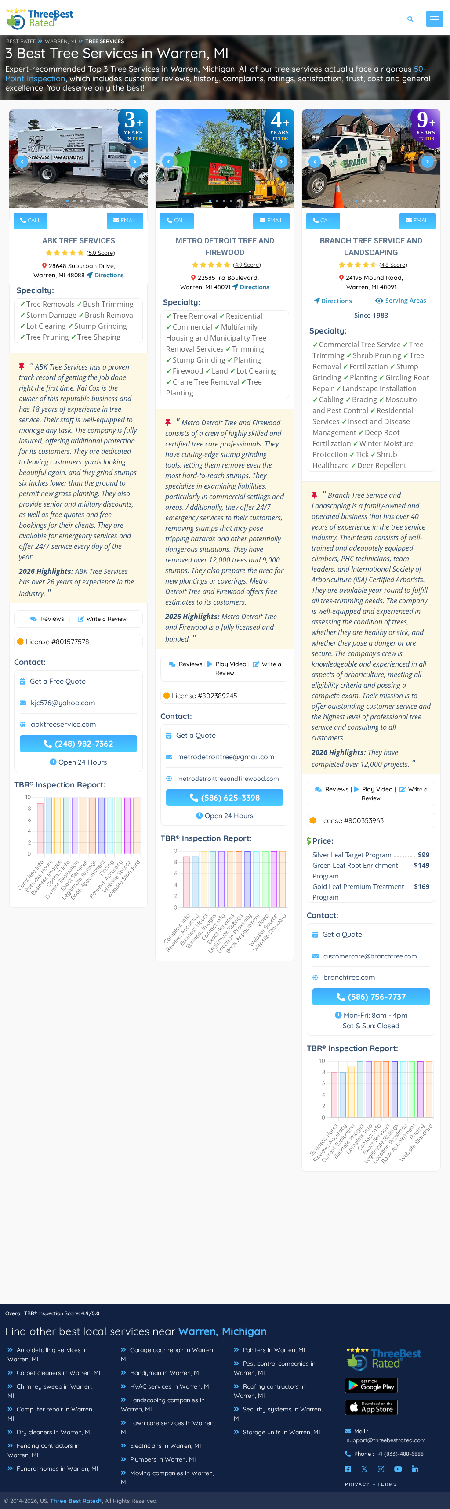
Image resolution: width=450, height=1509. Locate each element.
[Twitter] (364, 1469)
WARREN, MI (60, 41)
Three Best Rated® (76, 1500)
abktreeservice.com (63, 724)
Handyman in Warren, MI (164, 1373)
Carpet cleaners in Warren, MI (58, 1373)
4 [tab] (88, 201)
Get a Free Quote (58, 681)
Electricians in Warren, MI (164, 1446)
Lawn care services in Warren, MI (168, 1427)
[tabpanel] (78, 165)
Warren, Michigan (222, 1331)
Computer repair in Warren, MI (50, 1413)
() (101, 252)
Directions (108, 275)
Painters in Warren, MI (273, 1350)
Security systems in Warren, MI (278, 1413)
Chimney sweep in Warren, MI (50, 1391)
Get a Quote (196, 735)
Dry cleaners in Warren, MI (53, 1432)
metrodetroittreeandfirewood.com (228, 779)
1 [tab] (67, 201)
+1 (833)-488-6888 (400, 1453)
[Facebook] (348, 1469)
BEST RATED (21, 41)
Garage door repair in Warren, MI (167, 1354)
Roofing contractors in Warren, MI (269, 1391)
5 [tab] (238, 201)
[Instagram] (381, 1469)
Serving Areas (405, 301)
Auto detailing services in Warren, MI (47, 1354)
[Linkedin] (415, 1469)
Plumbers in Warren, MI (162, 1459)
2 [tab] (74, 201)
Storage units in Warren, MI (280, 1432)
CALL (33, 220)
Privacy (357, 1484)
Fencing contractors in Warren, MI (43, 1450)
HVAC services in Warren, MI (169, 1386)
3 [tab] (81, 201)
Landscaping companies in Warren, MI (163, 1404)
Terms (387, 1484)
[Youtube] (398, 1469)
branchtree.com (349, 977)
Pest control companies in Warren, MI (275, 1368)
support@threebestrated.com (386, 1440)
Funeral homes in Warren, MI (56, 1469)
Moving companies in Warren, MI (167, 1477)
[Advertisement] (225, 1241)
